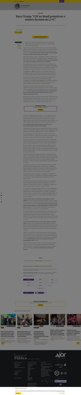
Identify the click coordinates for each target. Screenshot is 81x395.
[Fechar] (51, 183)
